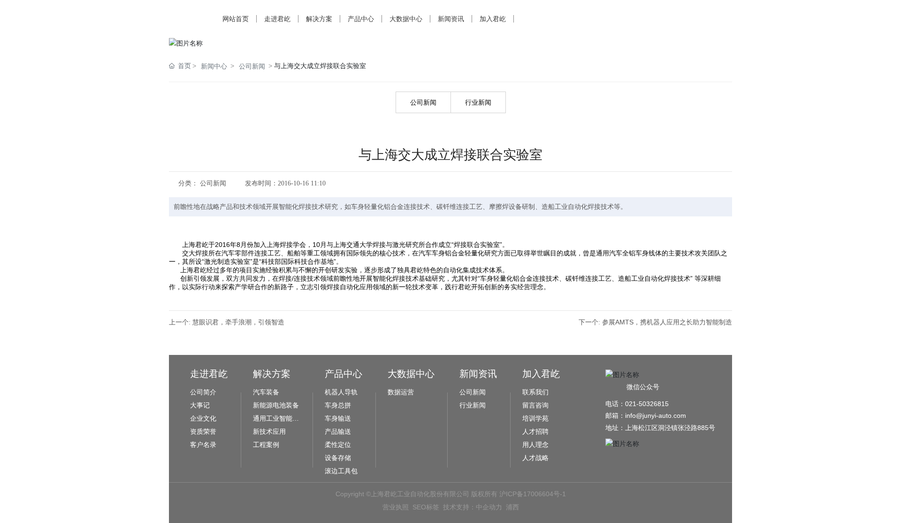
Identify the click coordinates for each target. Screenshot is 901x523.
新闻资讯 (451, 19)
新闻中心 (214, 66)
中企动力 (489, 507)
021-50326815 (647, 404)
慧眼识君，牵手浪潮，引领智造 (238, 322)
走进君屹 (277, 19)
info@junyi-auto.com (655, 415)
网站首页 (235, 19)
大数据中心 (405, 19)
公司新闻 (252, 66)
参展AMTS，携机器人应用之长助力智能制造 (667, 322)
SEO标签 (425, 507)
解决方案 (319, 19)
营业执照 (395, 507)
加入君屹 (493, 19)
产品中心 (361, 19)
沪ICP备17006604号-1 (532, 494)
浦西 (512, 507)
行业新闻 (478, 102)
